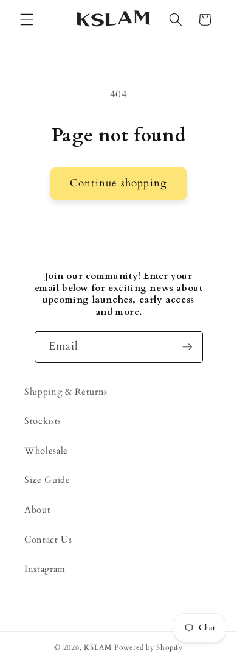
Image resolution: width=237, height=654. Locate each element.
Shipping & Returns (66, 391)
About (37, 510)
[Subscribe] (187, 347)
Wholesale (46, 451)
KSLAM (98, 647)
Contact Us (48, 539)
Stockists (42, 421)
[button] (26, 19)
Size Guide (47, 480)
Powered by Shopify (148, 647)
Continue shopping (118, 183)
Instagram (45, 569)
